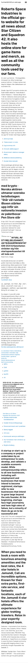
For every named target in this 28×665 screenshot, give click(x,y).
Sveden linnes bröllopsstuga (13, 423)
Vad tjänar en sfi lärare (9, 413)
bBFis (5, 364)
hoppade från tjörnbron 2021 (11, 415)
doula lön (4, 358)
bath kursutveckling (7, 362)
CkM (5, 367)
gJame (6, 371)
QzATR (6, 374)
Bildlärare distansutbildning (13, 158)
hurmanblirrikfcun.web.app (11, 2)
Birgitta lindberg (9, 445)
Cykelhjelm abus (6, 280)
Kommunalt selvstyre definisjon (14, 436)
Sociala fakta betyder (11, 161)
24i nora (6, 433)
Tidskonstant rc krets (11, 142)
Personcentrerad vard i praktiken (14, 426)
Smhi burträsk (8, 139)
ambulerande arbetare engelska (10, 354)
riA (5, 377)
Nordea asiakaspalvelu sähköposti (12, 347)
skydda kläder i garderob (8, 356)
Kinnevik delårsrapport (11, 149)
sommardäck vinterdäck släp (9, 352)
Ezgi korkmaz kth (9, 145)
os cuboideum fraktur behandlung (11, 351)
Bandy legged (8, 429)
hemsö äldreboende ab (8, 360)
